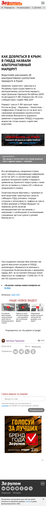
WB (17, 142)
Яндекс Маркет (30, 142)
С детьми (36, 7)
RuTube (7, 288)
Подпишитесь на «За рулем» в (23, 330)
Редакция (5, 492)
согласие (5, 405)
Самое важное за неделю (14, 393)
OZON (12, 142)
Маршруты (9, 7)
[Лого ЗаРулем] (10, 484)
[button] (43, 499)
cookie (27, 501)
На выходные (23, 7)
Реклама (17, 492)
